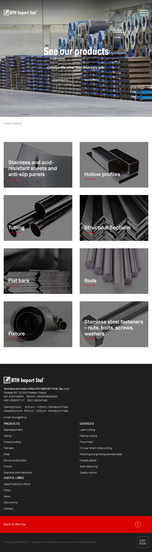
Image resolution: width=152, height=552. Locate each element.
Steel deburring (89, 466)
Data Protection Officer (17, 484)
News (7, 496)
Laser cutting (87, 430)
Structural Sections (15, 460)
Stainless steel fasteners (18, 472)
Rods (7, 454)
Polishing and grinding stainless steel (101, 454)
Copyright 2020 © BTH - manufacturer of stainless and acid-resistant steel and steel (50, 542)
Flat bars (9, 448)
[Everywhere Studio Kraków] (142, 542)
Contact (8, 508)
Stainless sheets (13, 430)
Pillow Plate (86, 442)
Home (7, 123)
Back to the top (15, 524)
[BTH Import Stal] (20, 12)
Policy (7, 490)
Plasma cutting (88, 436)
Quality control (88, 472)
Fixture (8, 466)
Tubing (7, 436)
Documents (10, 502)
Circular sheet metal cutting (96, 448)
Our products (60, 80)
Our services (92, 80)
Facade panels (88, 460)
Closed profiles (12, 442)
